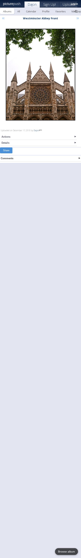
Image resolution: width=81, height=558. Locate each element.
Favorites (61, 11)
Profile (46, 11)
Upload (68, 4)
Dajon (32, 4)
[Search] (76, 11)
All (18, 11)
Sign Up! (49, 4)
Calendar (31, 11)
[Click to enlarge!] (40, 74)
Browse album (66, 551)
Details (5, 142)
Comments (7, 158)
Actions (6, 136)
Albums (7, 11)
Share (6, 150)
